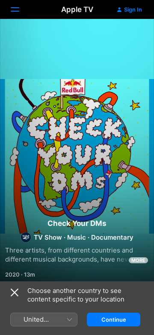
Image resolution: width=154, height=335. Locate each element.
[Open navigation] (20, 9)
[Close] (14, 292)
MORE (138, 260)
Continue (113, 319)
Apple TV (77, 9)
